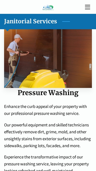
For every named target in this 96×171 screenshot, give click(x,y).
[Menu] (87, 7)
